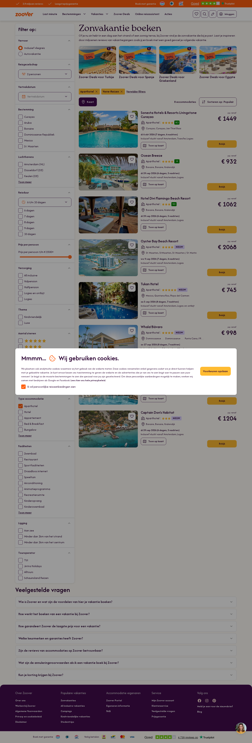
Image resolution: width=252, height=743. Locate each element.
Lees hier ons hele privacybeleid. (88, 380)
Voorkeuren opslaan (215, 371)
